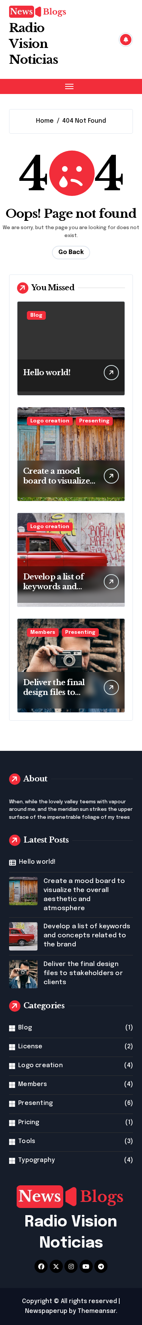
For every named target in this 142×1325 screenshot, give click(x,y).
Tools (26, 1141)
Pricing (28, 1122)
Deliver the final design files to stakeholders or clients (83, 973)
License (30, 1046)
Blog (36, 315)
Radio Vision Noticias (33, 43)
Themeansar (97, 1311)
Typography (36, 1160)
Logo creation (49, 421)
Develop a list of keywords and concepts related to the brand (87, 935)
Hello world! (46, 372)
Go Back (71, 252)
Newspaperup (46, 1311)
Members (42, 632)
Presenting (94, 421)
